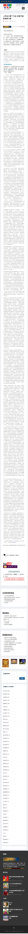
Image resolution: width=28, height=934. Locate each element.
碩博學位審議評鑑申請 (14, 571)
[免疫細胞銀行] (22, 661)
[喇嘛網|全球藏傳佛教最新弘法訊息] (6, 1)
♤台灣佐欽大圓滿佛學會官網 (9, 644)
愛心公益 (6, 728)
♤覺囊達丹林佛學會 (7, 646)
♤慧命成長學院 (6, 651)
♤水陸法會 (5, 602)
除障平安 (6, 754)
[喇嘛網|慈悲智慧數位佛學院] (4, 1)
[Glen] (5, 904)
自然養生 (6, 776)
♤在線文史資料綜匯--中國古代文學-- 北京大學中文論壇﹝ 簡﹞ (13, 618)
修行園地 (6, 769)
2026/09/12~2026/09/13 (17, 880)
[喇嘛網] (9, 1)
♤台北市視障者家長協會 (8, 595)
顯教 (5, 804)
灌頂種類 (6, 747)
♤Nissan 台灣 (6, 621)
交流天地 (6, 690)
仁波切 (5, 722)
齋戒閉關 (5, 820)
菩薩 (5, 719)
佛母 (5, 807)
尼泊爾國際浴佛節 (14, 916)
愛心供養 (6, 785)
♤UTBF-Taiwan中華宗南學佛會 (10, 639)
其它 (5, 773)
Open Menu (23, 8)
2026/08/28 (15, 885)
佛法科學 (6, 738)
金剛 (4, 836)
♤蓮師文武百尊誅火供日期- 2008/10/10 (11, 597)
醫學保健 (6, 725)
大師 (5, 706)
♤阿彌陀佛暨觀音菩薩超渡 (9, 599)
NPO (5, 757)
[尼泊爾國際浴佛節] (5, 918)
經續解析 (6, 709)
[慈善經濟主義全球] (11, 1)
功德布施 (6, 766)
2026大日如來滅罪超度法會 (15, 883)
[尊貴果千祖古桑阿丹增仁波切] (5, 911)
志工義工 (6, 801)
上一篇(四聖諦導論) (7, 574)
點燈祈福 (6, 795)
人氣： (13, 21)
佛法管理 (6, 782)
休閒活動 (6, 788)
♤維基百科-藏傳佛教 (7, 624)
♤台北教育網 (6, 622)
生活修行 (6, 713)
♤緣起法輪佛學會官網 (8, 648)
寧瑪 (11, 880)
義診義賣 (5, 839)
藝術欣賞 (6, 716)
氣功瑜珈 (5, 829)
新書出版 (6, 763)
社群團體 (5, 826)
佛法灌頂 (6, 760)
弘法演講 (6, 798)
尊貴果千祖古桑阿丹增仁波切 (16, 909)
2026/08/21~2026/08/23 (17, 894)
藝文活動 (6, 744)
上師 (4, 814)
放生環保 (5, 817)
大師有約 (6, 697)
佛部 (5, 731)
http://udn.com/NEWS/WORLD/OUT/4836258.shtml (14, 545)
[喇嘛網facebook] (14, 928)
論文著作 (6, 741)
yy (4, 833)
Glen (11, 902)
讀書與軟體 (6, 792)
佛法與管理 (6, 735)
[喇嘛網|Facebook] (2, 1)
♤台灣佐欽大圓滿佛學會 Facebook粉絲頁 (12, 642)
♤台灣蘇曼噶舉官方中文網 (9, 641)
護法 (5, 779)
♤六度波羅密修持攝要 (8, 600)
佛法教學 (6, 694)
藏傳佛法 (6, 703)
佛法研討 (6, 700)
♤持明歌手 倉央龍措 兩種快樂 (9, 637)
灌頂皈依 (5, 811)
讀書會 (5, 750)
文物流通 (5, 842)
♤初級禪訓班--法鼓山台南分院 (9, 615)
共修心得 (5, 823)
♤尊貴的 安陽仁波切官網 (8, 649)
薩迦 (11, 885)
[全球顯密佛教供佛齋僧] (14, 661)
